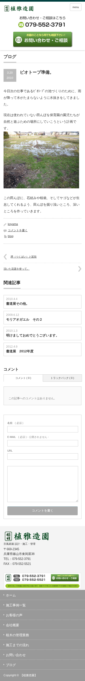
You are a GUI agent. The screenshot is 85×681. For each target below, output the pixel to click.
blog (10, 236)
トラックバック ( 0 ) (62, 378)
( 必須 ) (15, 423)
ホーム (11, 595)
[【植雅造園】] (21, 9)
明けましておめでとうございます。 (32, 335)
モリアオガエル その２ (24, 319)
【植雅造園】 (28, 675)
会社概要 (12, 625)
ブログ (11, 665)
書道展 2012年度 (20, 351)
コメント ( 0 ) (23, 378)
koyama (13, 224)
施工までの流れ (17, 645)
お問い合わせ (16, 655)
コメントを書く (18, 230)
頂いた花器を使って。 (17, 268)
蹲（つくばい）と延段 (24, 256)
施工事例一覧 (16, 605)
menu (75, 7)
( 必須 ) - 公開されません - (28, 437)
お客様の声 (14, 615)
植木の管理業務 (17, 635)
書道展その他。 (17, 303)
